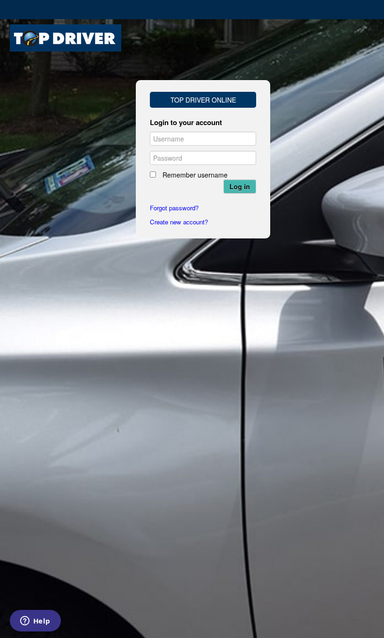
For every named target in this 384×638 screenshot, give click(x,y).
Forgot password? (174, 207)
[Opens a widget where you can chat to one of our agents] (35, 621)
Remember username (195, 174)
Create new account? (179, 221)
